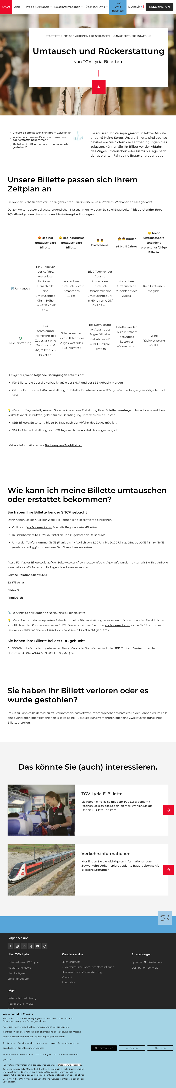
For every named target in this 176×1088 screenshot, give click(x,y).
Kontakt (67, 977)
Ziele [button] (17, 6)
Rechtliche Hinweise (21, 1003)
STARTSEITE (53, 36)
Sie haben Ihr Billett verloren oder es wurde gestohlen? (40, 146)
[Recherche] (145, 7)
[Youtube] (38, 946)
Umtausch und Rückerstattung (82, 972)
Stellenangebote (18, 978)
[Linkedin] (24, 946)
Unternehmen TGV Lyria (23, 962)
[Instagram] (17, 946)
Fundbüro (68, 982)
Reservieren (159, 6)
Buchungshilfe (71, 961)
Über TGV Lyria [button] (95, 6)
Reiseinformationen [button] (67, 6)
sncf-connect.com (39, 527)
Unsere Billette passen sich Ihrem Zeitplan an (42, 132)
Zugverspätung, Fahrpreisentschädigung (88, 967)
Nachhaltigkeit (17, 973)
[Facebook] (10, 946)
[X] (31, 946)
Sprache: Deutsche (146, 962)
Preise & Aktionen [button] (37, 6)
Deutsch (134, 6)
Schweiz (153, 967)
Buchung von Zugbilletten (63, 445)
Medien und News (19, 967)
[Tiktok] (44, 946)
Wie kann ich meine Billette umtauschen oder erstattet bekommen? (39, 138)
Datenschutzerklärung (22, 998)
